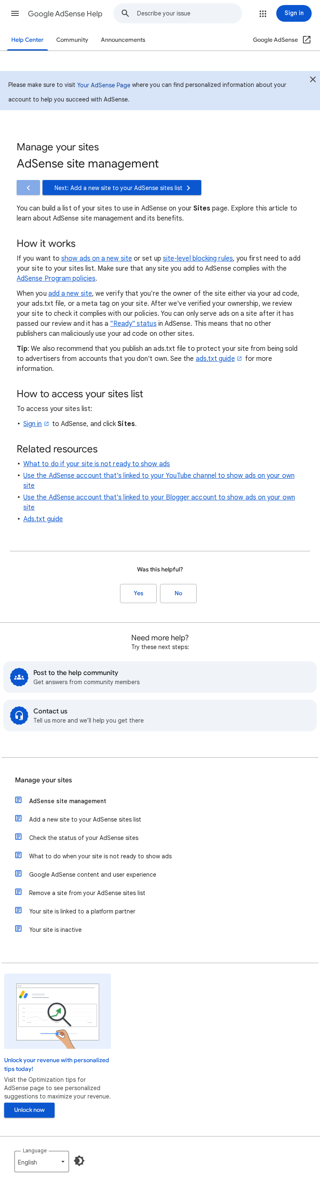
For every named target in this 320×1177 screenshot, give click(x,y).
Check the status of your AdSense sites (83, 838)
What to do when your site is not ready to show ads (100, 856)
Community (72, 39)
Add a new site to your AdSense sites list (85, 819)
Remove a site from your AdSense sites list (87, 893)
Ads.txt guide (43, 519)
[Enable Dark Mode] (79, 1161)
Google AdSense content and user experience (92, 874)
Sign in (32, 424)
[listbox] (41, 1161)
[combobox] (189, 13)
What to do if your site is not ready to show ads (96, 464)
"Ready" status (133, 324)
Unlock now (29, 1110)
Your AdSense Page (103, 85)
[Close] (313, 81)
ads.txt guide (215, 359)
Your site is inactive (55, 929)
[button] (15, 13)
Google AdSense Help (65, 13)
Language (35, 1150)
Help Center (27, 39)
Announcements (123, 39)
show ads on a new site (96, 258)
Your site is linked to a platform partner (82, 911)
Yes (138, 593)
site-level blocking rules (198, 258)
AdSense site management (67, 801)
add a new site (70, 293)
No (178, 593)
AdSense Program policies (56, 278)
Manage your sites (43, 780)
